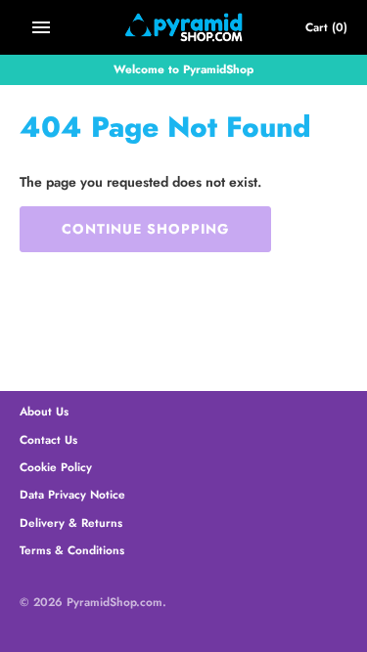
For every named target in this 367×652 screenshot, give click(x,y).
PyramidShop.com (114, 601)
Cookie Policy (56, 466)
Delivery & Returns (71, 522)
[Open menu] (41, 27)
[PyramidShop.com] (183, 27)
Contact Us (48, 439)
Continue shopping (145, 229)
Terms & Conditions (72, 550)
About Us (44, 411)
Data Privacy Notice (72, 494)
